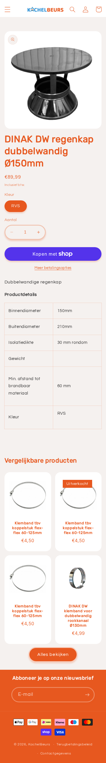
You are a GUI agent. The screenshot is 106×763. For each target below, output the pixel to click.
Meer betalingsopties (53, 268)
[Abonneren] (87, 694)
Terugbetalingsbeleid (74, 744)
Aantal (11, 220)
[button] (7, 9)
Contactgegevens (55, 753)
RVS (15, 206)
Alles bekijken (53, 654)
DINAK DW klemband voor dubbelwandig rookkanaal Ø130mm (78, 616)
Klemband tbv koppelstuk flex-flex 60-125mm (27, 528)
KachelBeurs (39, 744)
